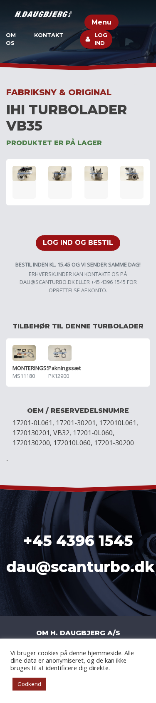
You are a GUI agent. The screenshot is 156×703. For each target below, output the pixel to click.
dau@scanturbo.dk (47, 282)
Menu (101, 22)
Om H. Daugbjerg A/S (78, 633)
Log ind (100, 39)
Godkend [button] (29, 684)
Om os (11, 39)
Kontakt (48, 35)
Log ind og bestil (78, 243)
